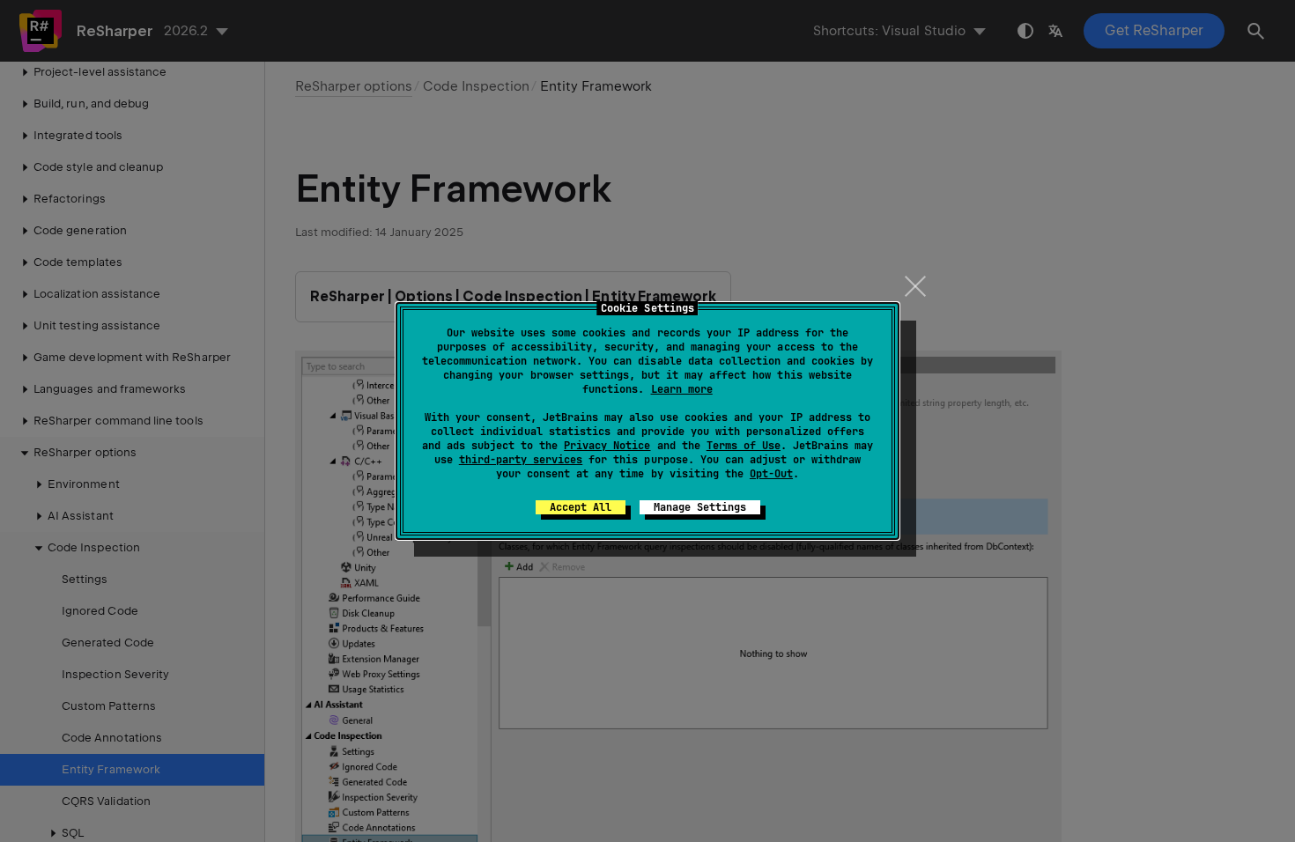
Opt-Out (771, 474)
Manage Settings (700, 507)
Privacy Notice (607, 446)
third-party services (520, 460)
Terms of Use (744, 446)
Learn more (682, 389)
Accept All (580, 507)
